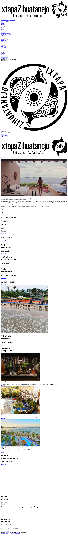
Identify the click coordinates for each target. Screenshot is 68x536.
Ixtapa (2, 30)
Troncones (3, 49)
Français (6, 21)
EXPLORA (7, 157)
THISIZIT (3, 20)
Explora (6, 20)
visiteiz (2, 531)
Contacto (2, 61)
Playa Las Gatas (4, 41)
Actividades (3, 53)
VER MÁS (3, 385)
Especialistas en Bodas (5, 33)
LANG (2, 136)
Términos (12, 533)
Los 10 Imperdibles (5, 55)
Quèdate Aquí (12, 20)
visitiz (5, 531)
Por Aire (2, 27)
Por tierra (2, 28)
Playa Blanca (3, 43)
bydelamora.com (7, 534)
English (2, 21)
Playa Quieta (3, 46)
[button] (2, 241)
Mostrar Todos (4, 35)
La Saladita (3, 51)
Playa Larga (3, 42)
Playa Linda (3, 47)
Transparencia (17, 533)
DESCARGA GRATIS (5, 464)
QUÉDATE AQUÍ (14, 157)
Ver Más (2, 452)
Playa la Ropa (3, 40)
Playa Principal (4, 38)
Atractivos (3, 54)
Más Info (2, 134)
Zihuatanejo (3, 32)
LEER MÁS (3, 220)
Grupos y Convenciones (6, 34)
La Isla (2, 48)
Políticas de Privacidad (5, 533)
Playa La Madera (4, 39)
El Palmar (3, 45)
